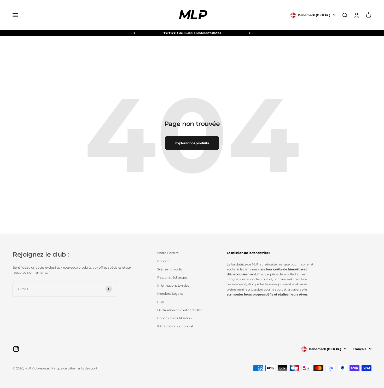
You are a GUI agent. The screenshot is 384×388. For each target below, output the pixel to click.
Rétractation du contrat (175, 326)
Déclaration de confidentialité (179, 310)
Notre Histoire (168, 253)
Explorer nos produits (192, 143)
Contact (163, 261)
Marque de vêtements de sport (74, 368)
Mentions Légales (170, 294)
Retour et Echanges (172, 277)
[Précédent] (134, 33)
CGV (160, 302)
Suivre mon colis (169, 269)
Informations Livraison (174, 285)
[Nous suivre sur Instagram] (16, 348)
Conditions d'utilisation (174, 318)
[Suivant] (250, 33)
